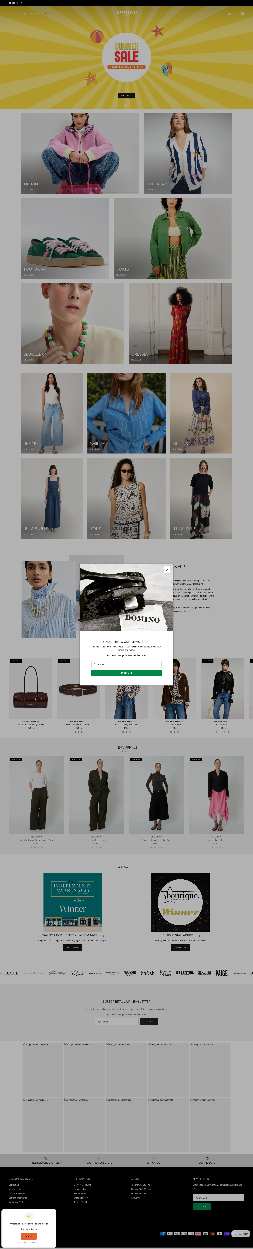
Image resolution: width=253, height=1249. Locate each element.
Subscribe (126, 673)
